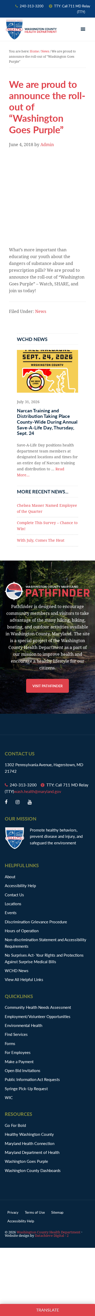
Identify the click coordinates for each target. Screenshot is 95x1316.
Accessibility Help (20, 885)
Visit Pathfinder (47, 685)
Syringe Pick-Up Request (26, 1088)
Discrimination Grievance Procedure (36, 921)
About (10, 876)
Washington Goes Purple (26, 1161)
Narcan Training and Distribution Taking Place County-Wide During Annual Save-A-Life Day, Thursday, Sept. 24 (47, 421)
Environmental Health (23, 1025)
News (40, 311)
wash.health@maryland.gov (37, 791)
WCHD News (16, 970)
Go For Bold (15, 1125)
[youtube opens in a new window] (30, 802)
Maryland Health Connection (29, 1143)
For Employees (18, 1052)
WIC (9, 1097)
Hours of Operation (22, 930)
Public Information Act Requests (32, 1079)
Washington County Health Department (31, 29)
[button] (83, 29)
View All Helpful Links (24, 979)
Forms (10, 1043)
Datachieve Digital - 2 (52, 1236)
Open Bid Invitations (25, 1070)
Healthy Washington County (29, 1134)
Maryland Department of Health (32, 1152)
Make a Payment (19, 1061)
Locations (13, 903)
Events (11, 912)
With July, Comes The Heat (40, 540)
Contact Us (14, 894)
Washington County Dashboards (33, 1170)
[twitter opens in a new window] (18, 802)
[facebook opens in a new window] (6, 802)
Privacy (12, 1212)
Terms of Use (35, 1212)
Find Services (16, 1034)
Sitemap (57, 1212)
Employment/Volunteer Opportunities (37, 1016)
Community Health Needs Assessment (38, 1007)
